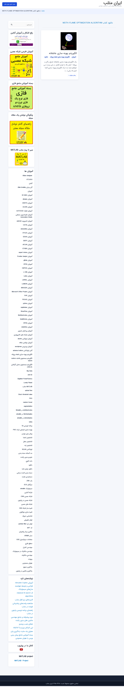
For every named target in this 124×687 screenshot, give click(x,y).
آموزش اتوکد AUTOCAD (24, 211)
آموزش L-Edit (27, 272)
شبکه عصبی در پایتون (25, 500)
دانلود (46, 57)
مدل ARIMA (28, 535)
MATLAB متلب (27, 386)
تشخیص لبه (28, 445)
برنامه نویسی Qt (27, 426)
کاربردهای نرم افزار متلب (24, 599)
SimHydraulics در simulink (24, 414)
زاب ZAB (29, 481)
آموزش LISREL (27, 280)
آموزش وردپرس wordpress (23, 346)
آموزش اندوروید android (24, 221)
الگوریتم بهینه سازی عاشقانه (63, 53)
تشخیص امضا (27, 437)
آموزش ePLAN (27, 244)
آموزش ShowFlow (26, 311)
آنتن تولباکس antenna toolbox (22, 350)
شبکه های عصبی (26, 504)
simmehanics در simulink (24, 418)
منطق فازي (28, 543)
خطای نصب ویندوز (26, 624)
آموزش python (27, 303)
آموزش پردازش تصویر (25, 331)
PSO (30, 398)
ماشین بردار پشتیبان (25, 532)
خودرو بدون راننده (26, 457)
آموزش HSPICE (27, 268)
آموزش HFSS (28, 264)
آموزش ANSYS (27, 203)
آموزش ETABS (27, 248)
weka (30, 422)
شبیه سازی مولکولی (26, 512)
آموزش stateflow (26, 327)
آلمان (30, 183)
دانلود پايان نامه (27, 469)
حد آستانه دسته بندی (25, 453)
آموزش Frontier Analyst (24, 256)
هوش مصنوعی (27, 563)
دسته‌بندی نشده (27, 477)
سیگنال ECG (28, 485)
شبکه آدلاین (28, 492)
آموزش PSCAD (27, 299)
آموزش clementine (26, 229)
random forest (27, 402)
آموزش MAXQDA (26, 288)
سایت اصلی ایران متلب (9, 4)
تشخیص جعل (27, 441)
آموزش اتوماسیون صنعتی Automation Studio (24, 216)
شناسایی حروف (27, 516)
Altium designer (27, 175)
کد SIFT (29, 528)
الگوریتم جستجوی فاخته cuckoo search (21, 359)
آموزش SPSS (27, 323)
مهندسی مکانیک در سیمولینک (22, 551)
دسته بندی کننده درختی (24, 473)
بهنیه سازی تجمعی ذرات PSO (22, 430)
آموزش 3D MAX (27, 195)
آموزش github (28, 260)
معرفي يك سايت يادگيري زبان (22, 631)
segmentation (28, 406)
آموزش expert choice (25, 252)
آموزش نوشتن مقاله (25, 342)
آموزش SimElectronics (25, 315)
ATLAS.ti (29, 179)
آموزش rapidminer (26, 307)
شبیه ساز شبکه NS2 (25, 508)
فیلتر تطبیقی (28, 520)
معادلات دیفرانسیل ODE (24, 539)
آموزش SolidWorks (26, 319)
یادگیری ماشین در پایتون (24, 571)
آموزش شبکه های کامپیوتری (23, 335)
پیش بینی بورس (27, 434)
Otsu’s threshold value (25, 394)
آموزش (74, 57)
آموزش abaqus (27, 199)
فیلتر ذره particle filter (25, 524)
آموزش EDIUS (27, 237)
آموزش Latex (28, 276)
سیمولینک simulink (26, 488)
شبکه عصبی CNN (26, 496)
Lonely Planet (28, 382)
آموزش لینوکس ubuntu (25, 339)
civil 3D (30, 375)
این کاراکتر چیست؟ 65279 (23, 627)
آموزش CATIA (27, 225)
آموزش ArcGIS (27, 207)
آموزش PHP (28, 295)
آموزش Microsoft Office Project (22, 292)
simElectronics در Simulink (24, 410)
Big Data (29, 371)
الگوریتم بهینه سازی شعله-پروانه (59, 57)
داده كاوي (29, 461)
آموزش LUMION (27, 284)
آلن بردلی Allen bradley (25, 187)
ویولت (30, 559)
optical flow (28, 390)
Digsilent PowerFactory (25, 379)
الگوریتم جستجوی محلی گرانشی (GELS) (21, 365)
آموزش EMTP (27, 241)
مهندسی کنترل (27, 547)
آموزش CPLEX (27, 233)
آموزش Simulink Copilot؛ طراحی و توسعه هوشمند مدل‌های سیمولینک (24, 586)
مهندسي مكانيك (27, 555)
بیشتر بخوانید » (72, 76)
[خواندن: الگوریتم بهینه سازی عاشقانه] (69, 41)
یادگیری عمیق (27, 567)
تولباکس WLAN (27, 449)
